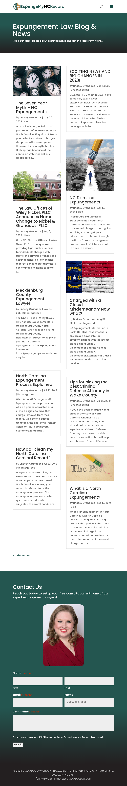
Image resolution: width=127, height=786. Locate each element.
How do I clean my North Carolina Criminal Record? (34, 454)
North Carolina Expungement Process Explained (34, 380)
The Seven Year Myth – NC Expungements (31, 107)
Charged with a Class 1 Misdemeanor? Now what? (90, 307)
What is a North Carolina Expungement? (85, 493)
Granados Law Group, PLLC (40, 770)
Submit (18, 744)
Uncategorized (32, 313)
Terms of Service (90, 737)
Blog (26, 121)
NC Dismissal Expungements (85, 200)
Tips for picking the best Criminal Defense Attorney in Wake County (89, 388)
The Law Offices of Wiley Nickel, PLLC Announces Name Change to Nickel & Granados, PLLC (35, 216)
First (15, 688)
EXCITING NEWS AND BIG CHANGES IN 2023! (90, 76)
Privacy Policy (70, 737)
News (27, 235)
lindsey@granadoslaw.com (73, 778)
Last (67, 688)
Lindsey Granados (31, 117)
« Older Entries (21, 555)
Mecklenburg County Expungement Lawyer (30, 297)
